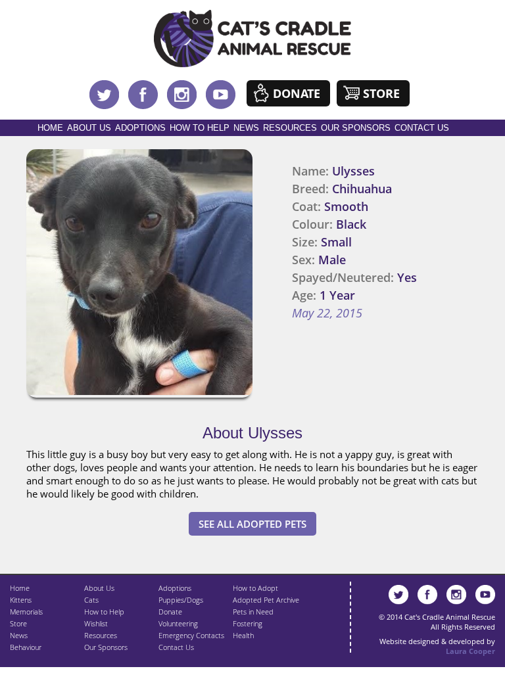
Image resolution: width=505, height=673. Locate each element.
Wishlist (96, 623)
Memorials (26, 611)
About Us (89, 128)
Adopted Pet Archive (266, 600)
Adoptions (140, 128)
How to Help (199, 128)
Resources (290, 128)
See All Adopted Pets (252, 523)
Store (381, 93)
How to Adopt (255, 588)
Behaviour (25, 647)
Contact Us (422, 128)
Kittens (21, 600)
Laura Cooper (470, 651)
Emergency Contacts (191, 635)
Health (243, 635)
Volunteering (178, 623)
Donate (296, 93)
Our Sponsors (356, 128)
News (246, 128)
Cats (91, 600)
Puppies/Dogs (180, 600)
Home (50, 128)
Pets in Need (253, 611)
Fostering (247, 623)
